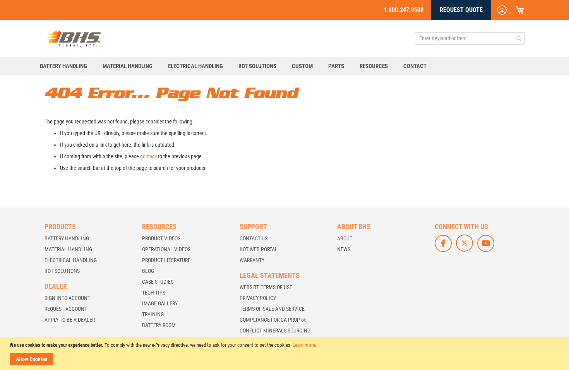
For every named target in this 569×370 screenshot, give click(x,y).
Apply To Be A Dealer (70, 320)
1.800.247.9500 (403, 10)
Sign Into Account (67, 298)
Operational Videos (166, 249)
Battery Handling (67, 238)
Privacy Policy (258, 298)
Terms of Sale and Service (272, 309)
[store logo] (73, 38)
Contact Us (253, 238)
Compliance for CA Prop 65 (273, 320)
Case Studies (157, 282)
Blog (148, 271)
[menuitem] (67, 66)
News (343, 249)
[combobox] (469, 38)
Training (153, 314)
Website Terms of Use (266, 287)
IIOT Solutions (62, 271)
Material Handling (68, 249)
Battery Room (159, 325)
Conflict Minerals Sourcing (275, 330)
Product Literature (166, 260)
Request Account (66, 309)
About (344, 238)
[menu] (284, 66)
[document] (285, 353)
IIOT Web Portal (259, 249)
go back (148, 156)
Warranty (252, 260)
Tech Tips (153, 292)
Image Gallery (160, 303)
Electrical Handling (71, 260)
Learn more (304, 345)
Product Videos (161, 238)
